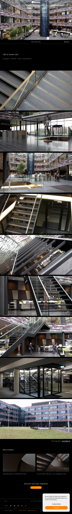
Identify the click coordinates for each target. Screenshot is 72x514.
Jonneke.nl (66, 441)
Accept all (56, 507)
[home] (36, 2)
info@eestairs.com (32, 510)
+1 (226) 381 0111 (22, 510)
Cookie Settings (56, 504)
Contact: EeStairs (8, 510)
